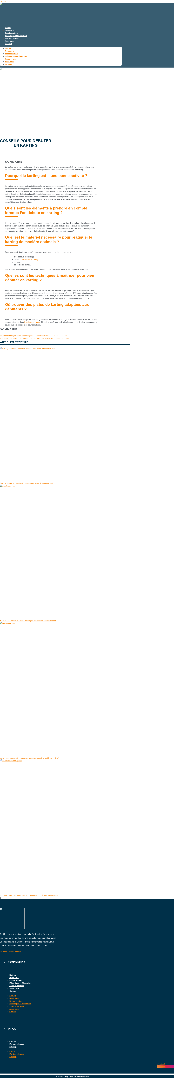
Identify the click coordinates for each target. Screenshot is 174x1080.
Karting (8, 28)
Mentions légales (16, 1044)
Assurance (9, 41)
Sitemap (12, 1047)
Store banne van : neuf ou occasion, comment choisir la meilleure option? (29, 758)
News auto (9, 30)
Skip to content (6, 1)
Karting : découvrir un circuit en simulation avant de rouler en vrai (26, 483)
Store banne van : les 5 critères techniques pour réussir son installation (28, 621)
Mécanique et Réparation (16, 36)
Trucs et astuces (12, 38)
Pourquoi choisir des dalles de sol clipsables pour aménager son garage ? (29, 895)
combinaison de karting (28, 259)
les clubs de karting (32, 322)
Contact (8, 44)
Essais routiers (11, 33)
